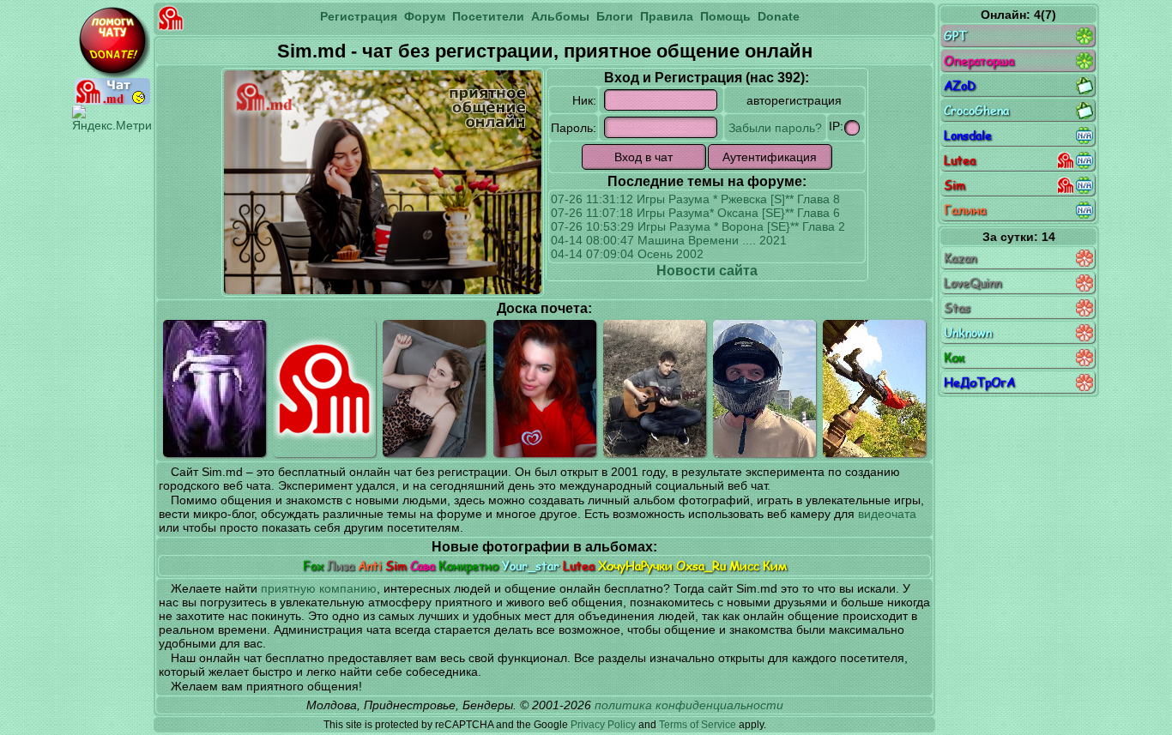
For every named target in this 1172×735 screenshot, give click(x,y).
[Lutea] (434, 388)
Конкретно (468, 565)
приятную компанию (319, 588)
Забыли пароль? (775, 128)
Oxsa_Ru (701, 565)
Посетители (488, 16)
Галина (965, 210)
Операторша (979, 60)
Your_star (530, 565)
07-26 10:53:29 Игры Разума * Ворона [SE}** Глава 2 (698, 226)
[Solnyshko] (214, 388)
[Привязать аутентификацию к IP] (852, 128)
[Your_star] (544, 388)
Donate (779, 16)
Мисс (744, 565)
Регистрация (358, 16)
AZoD (960, 85)
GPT (955, 35)
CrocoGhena (976, 110)
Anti (370, 565)
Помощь (725, 16)
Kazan (960, 258)
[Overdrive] (654, 388)
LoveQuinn (972, 282)
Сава (422, 565)
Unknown (968, 332)
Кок (954, 357)
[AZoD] (764, 388)
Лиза (340, 565)
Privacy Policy (603, 725)
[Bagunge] (874, 388)
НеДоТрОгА (979, 382)
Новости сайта (707, 270)
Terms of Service (697, 725)
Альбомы (560, 16)
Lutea (579, 565)
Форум (424, 16)
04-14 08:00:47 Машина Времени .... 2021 (669, 240)
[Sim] (324, 388)
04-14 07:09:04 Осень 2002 (627, 254)
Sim (396, 565)
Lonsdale (968, 135)
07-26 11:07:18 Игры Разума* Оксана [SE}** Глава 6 (695, 213)
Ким (775, 565)
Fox (313, 565)
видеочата (887, 514)
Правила (666, 16)
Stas (957, 307)
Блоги (614, 16)
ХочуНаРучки (635, 565)
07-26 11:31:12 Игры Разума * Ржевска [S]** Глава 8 (695, 199)
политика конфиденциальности (689, 705)
